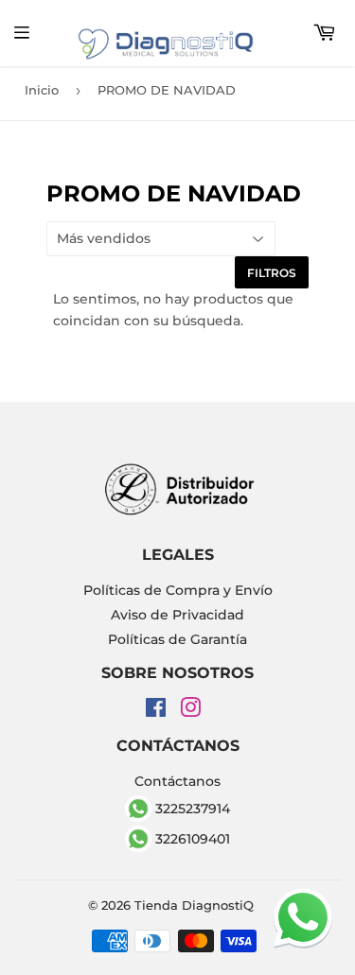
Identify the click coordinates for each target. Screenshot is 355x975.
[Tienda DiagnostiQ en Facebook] (156, 711)
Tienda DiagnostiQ (194, 905)
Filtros (271, 273)
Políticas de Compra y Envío (178, 590)
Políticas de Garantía (177, 639)
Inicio (42, 89)
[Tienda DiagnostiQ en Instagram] (190, 711)
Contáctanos (177, 781)
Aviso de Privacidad (177, 614)
